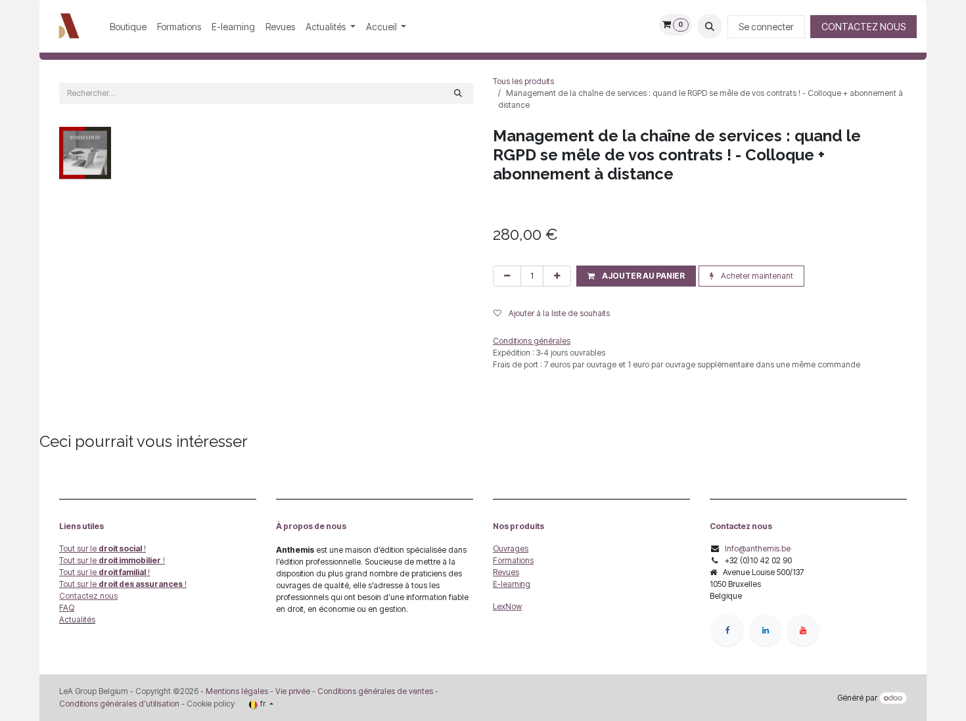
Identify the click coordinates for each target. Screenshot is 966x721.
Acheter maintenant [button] (756, 276)
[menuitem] (128, 26)
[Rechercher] (458, 93)
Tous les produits (523, 81)
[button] (709, 26)
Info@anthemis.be (758, 548)
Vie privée (292, 691)
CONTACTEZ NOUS (863, 26)
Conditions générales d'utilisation (119, 704)
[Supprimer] (507, 276)
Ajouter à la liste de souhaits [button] (558, 313)
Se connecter (766, 26)
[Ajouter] (557, 276)
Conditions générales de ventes (374, 691)
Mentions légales (237, 691)
